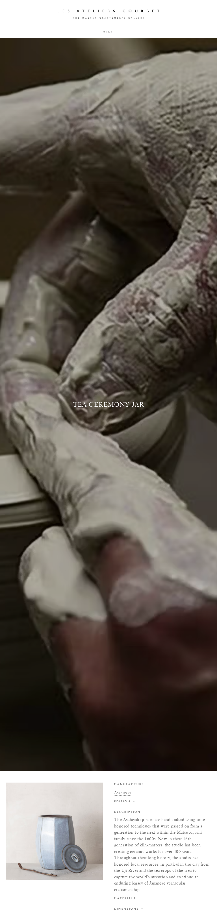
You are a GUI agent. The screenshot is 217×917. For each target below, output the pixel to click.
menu (108, 32)
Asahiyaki (122, 792)
